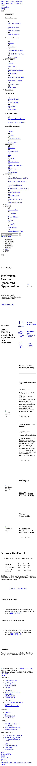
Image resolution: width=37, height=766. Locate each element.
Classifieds (11, 148)
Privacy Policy (5, 757)
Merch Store (12, 169)
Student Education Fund (15, 231)
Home (2, 1)
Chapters (11, 43)
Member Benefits (13, 27)
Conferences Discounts (15, 185)
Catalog (10, 63)
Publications (12, 109)
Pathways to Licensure (15, 202)
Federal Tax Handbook (15, 165)
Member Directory (13, 34)
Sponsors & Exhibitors (15, 80)
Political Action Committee (16, 122)
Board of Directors (14, 217)
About (7, 206)
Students (8, 174)
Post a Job (11, 158)
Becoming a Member (14, 23)
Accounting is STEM (14, 139)
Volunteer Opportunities (15, 50)
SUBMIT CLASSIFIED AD (18, 588)
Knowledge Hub (13, 102)
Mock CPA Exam (13, 195)
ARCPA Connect (17, 1)
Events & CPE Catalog (25, 668)
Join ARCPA (5, 7)
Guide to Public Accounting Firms (18, 188)
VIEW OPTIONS (16, 634)
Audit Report (12, 213)
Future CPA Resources (15, 199)
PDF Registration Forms (15, 70)
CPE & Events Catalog (11, 724)
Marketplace (8, 144)
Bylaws (10, 220)
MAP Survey (8, 747)
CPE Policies (12, 73)
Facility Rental (12, 172)
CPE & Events (9, 59)
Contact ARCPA (6, 754)
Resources (8, 89)
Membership (8, 14)
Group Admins (12, 57)
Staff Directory (12, 227)
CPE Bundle (12, 87)
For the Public (12, 142)
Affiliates (11, 135)
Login (3, 5)
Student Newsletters (14, 192)
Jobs (9, 155)
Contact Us (8, 1)
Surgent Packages (13, 84)
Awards (10, 132)
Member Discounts (14, 30)
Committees (11, 47)
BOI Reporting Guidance (12, 739)
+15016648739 (5, 674)
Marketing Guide (13, 162)
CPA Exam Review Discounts (17, 181)
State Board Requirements (16, 77)
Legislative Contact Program (16, 119)
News (6, 204)
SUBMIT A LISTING (7, 304)
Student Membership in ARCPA (18, 178)
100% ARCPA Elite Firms (16, 54)
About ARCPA (13, 210)
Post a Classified (13, 151)
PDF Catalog (12, 66)
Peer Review (12, 106)
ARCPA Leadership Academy (14, 702)
